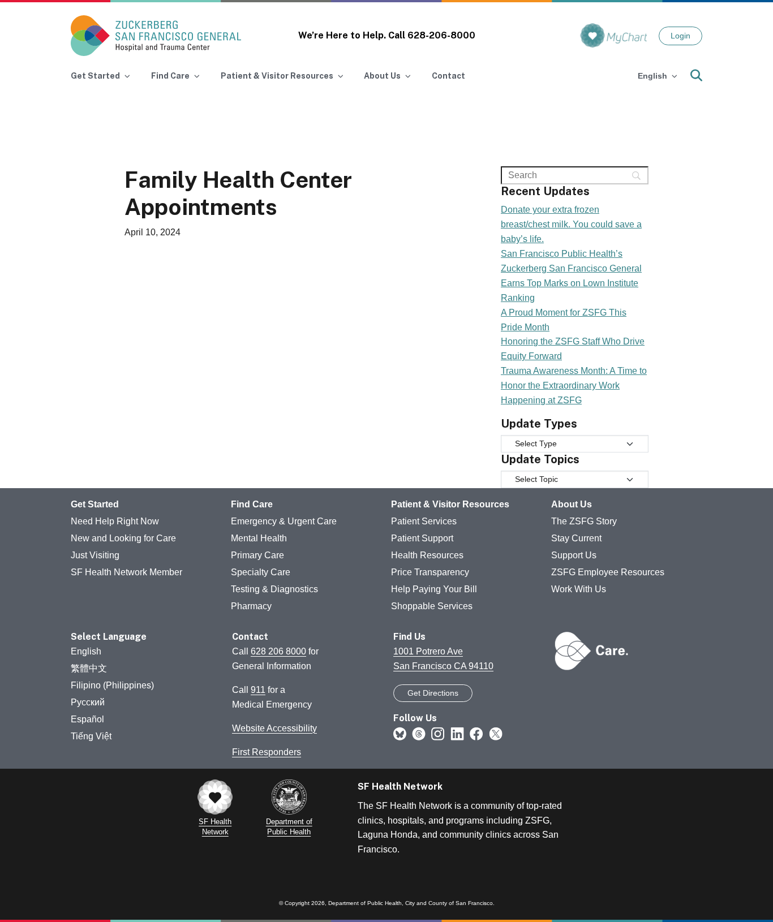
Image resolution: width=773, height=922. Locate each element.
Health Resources (427, 555)
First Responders (266, 752)
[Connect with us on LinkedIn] (457, 733)
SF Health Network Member (126, 572)
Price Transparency (430, 572)
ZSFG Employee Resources (607, 572)
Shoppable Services (432, 606)
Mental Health (259, 538)
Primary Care (257, 555)
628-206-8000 (441, 35)
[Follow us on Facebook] (476, 733)
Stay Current (576, 538)
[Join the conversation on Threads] (419, 733)
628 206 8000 (278, 651)
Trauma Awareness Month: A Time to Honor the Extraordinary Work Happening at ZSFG (574, 385)
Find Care (252, 504)
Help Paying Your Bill (434, 589)
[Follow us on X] (496, 733)
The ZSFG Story (584, 521)
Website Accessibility (274, 728)
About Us (571, 504)
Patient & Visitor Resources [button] (277, 75)
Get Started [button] (95, 75)
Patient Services (424, 521)
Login (680, 35)
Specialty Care (260, 572)
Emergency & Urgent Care (284, 521)
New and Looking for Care (123, 538)
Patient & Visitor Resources (450, 504)
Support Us (573, 555)
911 (258, 690)
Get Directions (432, 692)
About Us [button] (382, 75)
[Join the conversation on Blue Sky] (399, 733)
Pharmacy (251, 606)
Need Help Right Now (115, 521)
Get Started (95, 504)
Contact (448, 75)
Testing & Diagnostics (274, 589)
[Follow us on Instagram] (438, 733)
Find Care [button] (170, 75)
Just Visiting (95, 555)
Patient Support (422, 538)
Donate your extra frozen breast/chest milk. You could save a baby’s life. (571, 224)
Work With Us (578, 589)
